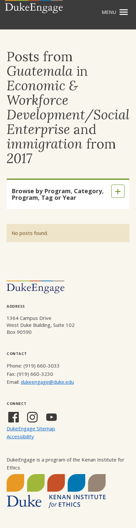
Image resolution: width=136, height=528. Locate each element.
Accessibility (20, 436)
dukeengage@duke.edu (47, 381)
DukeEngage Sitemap (31, 428)
